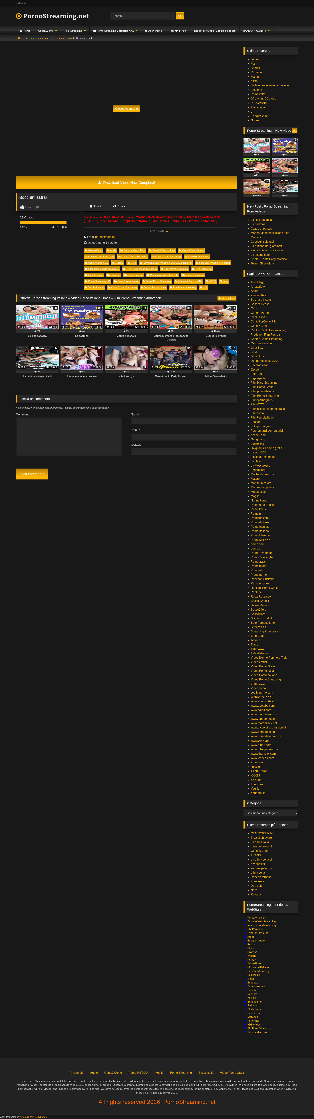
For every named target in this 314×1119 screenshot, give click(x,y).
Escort (255, 369)
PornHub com (260, 517)
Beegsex (252, 982)
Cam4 (255, 308)
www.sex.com (260, 740)
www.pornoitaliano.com (266, 736)
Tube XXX (257, 648)
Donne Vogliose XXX (264, 360)
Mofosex (252, 1017)
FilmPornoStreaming (259, 1028)
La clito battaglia (261, 219)
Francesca (257, 881)
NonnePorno (259, 500)
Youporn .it (258, 793)
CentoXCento (46, 30)
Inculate (256, 461)
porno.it (255, 548)
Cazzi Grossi (259, 317)
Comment (22, 414)
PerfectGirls (258, 509)
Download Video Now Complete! (128, 183)
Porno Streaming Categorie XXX (115, 30)
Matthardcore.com (262, 474)
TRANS (256, 855)
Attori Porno (155, 30)
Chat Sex (257, 347)
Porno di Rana (260, 522)
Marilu (255, 76)
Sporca (255, 67)
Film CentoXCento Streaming (214, 262)
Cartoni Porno (260, 312)
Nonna (255, 120)
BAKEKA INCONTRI (254, 30)
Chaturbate (254, 1009)
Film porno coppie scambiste (103, 269)
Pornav (251, 959)
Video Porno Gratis (263, 666)
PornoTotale (258, 566)
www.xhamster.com (263, 753)
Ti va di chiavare (261, 837)
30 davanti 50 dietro (263, 98)
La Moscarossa (260, 465)
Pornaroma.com (256, 917)
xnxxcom (256, 766)
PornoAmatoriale (262, 552)
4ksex (250, 978)
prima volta (258, 872)
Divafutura (257, 356)
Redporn (252, 944)
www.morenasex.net (264, 723)
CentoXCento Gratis (192, 250)
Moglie (255, 496)
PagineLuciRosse (262, 504)
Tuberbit (252, 990)
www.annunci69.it (262, 701)
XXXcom (256, 779)
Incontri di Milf (178, 30)
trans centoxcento (262, 846)
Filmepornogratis (262, 400)
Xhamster (257, 762)
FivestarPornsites (257, 932)
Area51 (251, 936)
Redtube (256, 592)
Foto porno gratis (262, 426)
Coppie (119, 262)
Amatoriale (258, 286)
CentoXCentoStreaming (261, 921)
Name (135, 414)
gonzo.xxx (257, 443)
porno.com (257, 544)
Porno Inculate (260, 526)
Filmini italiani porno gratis (268, 408)
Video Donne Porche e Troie (269, 657)
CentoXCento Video (198, 256)
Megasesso (258, 491)
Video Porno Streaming (158, 281)
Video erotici (259, 662)
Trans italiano (259, 107)
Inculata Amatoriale (263, 456)
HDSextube (254, 1024)
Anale (113, 250)
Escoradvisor (259, 365)
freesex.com (258, 435)
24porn (251, 955)
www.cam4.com (261, 710)
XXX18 (255, 775)
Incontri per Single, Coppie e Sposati (215, 30)
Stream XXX (259, 627)
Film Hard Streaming (264, 382)
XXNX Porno (259, 771)
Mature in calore (261, 483)
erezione (256, 89)
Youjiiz (255, 788)
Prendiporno (259, 574)
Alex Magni (258, 282)
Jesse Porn (254, 963)
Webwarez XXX (261, 696)
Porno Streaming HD (99, 281)
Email (135, 429)
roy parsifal (258, 863)
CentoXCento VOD (98, 262)
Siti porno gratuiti (262, 618)
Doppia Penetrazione (155, 287)
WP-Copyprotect (38, 1117)
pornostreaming (105, 236)
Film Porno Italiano (258, 967)
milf (205, 287)
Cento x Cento (260, 850)
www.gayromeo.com (264, 714)
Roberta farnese (261, 877)
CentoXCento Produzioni (101, 256)
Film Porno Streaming (176, 269)
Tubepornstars (256, 986)
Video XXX (258, 683)
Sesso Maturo (260, 605)
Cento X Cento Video (163, 250)
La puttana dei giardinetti (267, 246)
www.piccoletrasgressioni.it (268, 727)
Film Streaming (73, 30)
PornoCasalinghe (262, 557)
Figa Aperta (258, 378)
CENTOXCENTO (262, 833)
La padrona (258, 224)
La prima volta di (261, 859)
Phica (250, 948)
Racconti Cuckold (262, 579)
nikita (254, 81)
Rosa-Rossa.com (262, 596)
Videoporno (258, 688)
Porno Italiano (135, 275)
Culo (133, 262)
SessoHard (258, 614)
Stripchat (253, 1005)
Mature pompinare (262, 487)
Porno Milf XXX (261, 539)
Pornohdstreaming (258, 971)
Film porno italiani (262, 391)
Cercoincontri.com (262, 343)
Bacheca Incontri (261, 299)
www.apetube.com (263, 705)
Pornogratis (258, 561)
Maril (254, 63)
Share (121, 206)
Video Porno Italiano (264, 675)
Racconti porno (260, 583)
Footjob (256, 421)
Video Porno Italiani (263, 670)
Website (136, 445)
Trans (254, 644)
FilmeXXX (257, 404)
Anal (225, 281)
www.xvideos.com (262, 758)
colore (255, 59)
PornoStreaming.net (55, 15)
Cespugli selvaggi (262, 241)
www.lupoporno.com (264, 718)
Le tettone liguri (261, 254)
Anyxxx (251, 997)
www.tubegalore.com (265, 749)
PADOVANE (259, 102)
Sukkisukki (253, 974)
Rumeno (256, 72)
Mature (255, 478)
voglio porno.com (262, 692)
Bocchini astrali (96, 287)
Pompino (115, 275)
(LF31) (212, 281)
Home (26, 30)
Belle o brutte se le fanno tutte (270, 85)
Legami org (258, 469)
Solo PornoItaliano (263, 622)
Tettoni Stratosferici (263, 263)
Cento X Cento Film (134, 250)
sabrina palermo (261, 868)
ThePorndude (255, 929)
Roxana (256, 894)
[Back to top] (303, 1108)
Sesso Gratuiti (260, 600)
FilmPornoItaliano (262, 417)
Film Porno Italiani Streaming (141, 269)
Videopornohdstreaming (261, 925)
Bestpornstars (256, 940)
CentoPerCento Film (264, 321)
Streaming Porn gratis (265, 631)
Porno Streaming (195, 275)
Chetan (24, 1117)
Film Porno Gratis (262, 387)
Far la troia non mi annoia (267, 250)
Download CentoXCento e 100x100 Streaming (168, 262)
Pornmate (253, 1020)
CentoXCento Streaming (134, 256)
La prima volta (260, 842)
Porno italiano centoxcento (164, 275)
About (97, 206)
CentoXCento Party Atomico (269, 259)
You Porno (257, 784)
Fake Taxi (257, 373)
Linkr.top (252, 952)
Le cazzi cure (259, 116)
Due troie (257, 885)
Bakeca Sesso (260, 304)
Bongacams (254, 1001)
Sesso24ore (258, 609)
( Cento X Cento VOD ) (190, 281)
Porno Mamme (260, 535)
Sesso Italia (206, 1072)
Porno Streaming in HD (41, 38)
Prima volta (258, 94)
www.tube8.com (261, 744)
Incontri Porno (95, 275)
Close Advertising (126, 108)
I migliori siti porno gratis (266, 448)
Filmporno (257, 413)
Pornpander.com (257, 1032)
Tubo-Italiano (259, 653)
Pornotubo (257, 570)
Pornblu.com (254, 1013)
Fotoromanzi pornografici (267, 430)
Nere (254, 890)
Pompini (256, 513)
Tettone (255, 640)
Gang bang (258, 439)
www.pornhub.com (263, 731)
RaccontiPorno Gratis (264, 587)
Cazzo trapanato (261, 228)
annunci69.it (259, 295)
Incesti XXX (258, 452)
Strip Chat (257, 635)
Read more (157, 231)
